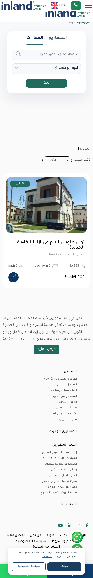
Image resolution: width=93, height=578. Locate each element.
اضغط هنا (47, 557)
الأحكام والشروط (64, 541)
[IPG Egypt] (23, 5)
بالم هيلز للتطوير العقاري (61, 487)
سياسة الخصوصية (31, 541)
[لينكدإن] (69, 526)
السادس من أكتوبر (65, 396)
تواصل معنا (16, 535)
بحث (46, 83)
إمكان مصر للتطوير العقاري (59, 452)
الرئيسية (83, 22)
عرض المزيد (46, 349)
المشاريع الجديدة (46, 547)
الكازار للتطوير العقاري (63, 475)
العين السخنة (68, 402)
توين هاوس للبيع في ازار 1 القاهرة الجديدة (51, 245)
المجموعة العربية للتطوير (61, 464)
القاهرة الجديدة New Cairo (60, 379)
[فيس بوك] (87, 526)
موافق (64, 566)
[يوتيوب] (60, 526)
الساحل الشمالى (66, 384)
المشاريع (58, 38)
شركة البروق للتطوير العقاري (58, 493)
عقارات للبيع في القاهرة (62, 413)
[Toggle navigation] (87, 6)
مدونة (50, 535)
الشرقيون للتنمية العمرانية (60, 458)
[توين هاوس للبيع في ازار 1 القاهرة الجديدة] (13, 277)
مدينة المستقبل (66, 408)
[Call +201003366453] (81, 5)
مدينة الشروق (68, 419)
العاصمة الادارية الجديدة (61, 390)
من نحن (35, 535)
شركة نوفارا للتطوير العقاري (59, 481)
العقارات (34, 38)
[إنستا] (78, 526)
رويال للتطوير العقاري (63, 469)
